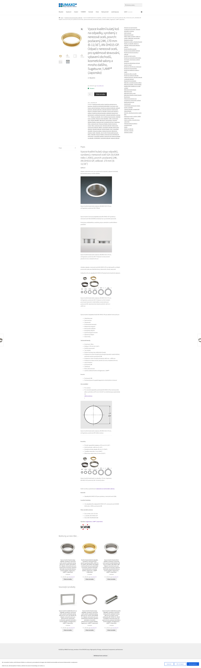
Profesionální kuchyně (112, 133)
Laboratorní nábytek (93, 127)
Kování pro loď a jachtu (98, 104)
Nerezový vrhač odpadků (102, 118)
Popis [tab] (60, 148)
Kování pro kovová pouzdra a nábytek (73, 17)
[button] (82, 29)
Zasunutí (114, 120)
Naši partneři (105, 12)
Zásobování (115, 118)
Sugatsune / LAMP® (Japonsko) (94, 521)
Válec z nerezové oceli (93, 124)
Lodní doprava (115, 12)
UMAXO (100, 127)
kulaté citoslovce (112, 124)
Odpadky (98, 133)
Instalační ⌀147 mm (109, 122)
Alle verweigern (180, 664)
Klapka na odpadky (95, 117)
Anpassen (169, 664)
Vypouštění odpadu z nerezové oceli (103, 136)
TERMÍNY (83, 12)
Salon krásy (91, 136)
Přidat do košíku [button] (68, 579)
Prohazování (115, 125)
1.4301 (110, 118)
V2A (102, 117)
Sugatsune (117, 122)
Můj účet (61, 12)
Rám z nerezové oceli (97, 125)
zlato (89, 120)
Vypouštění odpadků (108, 127)
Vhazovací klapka (103, 124)
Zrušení (76, 12)
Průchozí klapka (105, 129)
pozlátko (93, 118)
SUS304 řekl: (97, 138)
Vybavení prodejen (97, 131)
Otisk (97, 12)
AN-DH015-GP (115, 134)
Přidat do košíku (100, 94)
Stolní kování (114, 109)
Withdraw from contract (100, 655)
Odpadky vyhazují (95, 134)
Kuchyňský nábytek (105, 138)
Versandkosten (100, 85)
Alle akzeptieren (193, 664)
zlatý (111, 129)
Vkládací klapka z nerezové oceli (96, 122)
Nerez (89, 134)
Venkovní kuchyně (106, 131)
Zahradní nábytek (106, 125)
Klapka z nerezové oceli (106, 134)
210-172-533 (103, 133)
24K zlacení (102, 120)
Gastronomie (108, 120)
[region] (100, 663)
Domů (62, 17)
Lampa (89, 125)
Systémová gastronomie (109, 117)
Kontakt (90, 12)
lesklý (93, 133)
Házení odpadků (95, 120)
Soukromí (68, 12)
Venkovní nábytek (115, 138)
